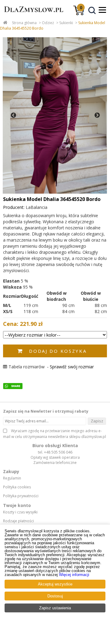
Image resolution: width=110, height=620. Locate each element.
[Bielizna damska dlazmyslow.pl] (32, 15)
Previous (13, 115)
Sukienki (66, 22)
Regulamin (12, 478)
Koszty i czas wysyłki (20, 512)
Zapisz (97, 421)
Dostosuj (55, 596)
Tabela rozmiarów (27, 367)
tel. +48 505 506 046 (55, 452)
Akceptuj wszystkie (55, 584)
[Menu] (102, 9)
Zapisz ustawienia (55, 608)
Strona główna (24, 22)
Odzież (48, 22)
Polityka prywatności (20, 496)
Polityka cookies (17, 487)
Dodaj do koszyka (57, 351)
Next (97, 115)
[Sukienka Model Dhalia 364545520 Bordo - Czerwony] (55, 115)
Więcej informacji (74, 574)
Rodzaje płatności (18, 521)
